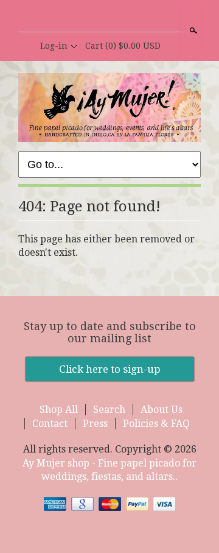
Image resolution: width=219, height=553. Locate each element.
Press (95, 423)
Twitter (108, 17)
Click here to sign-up (110, 369)
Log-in (54, 46)
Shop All (59, 409)
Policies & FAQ (156, 423)
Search (192, 30)
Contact (50, 423)
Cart (123, 46)
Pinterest (129, 17)
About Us (161, 409)
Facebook (88, 17)
